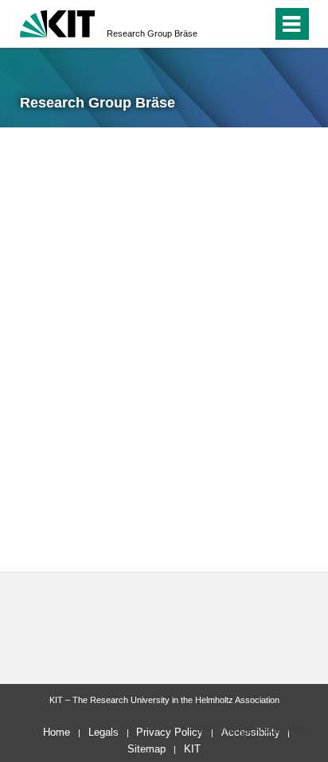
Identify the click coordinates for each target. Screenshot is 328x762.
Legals (103, 732)
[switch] (231, 24)
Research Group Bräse (152, 33)
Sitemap (146, 749)
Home (56, 732)
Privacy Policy (169, 732)
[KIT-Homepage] (58, 21)
